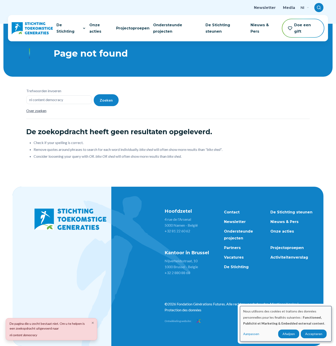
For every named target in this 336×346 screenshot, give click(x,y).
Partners (232, 248)
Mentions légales (283, 304)
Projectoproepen (132, 28)
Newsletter (265, 7)
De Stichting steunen (217, 28)
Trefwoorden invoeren (43, 91)
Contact (232, 212)
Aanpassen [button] (251, 334)
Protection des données (183, 310)
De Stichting (65, 28)
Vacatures (234, 257)
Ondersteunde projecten (167, 28)
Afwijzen (289, 334)
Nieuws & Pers (260, 28)
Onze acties (95, 28)
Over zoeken (36, 110)
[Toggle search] (318, 7)
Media (289, 7)
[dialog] (285, 323)
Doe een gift (302, 28)
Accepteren (313, 334)
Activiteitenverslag (289, 257)
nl (302, 7)
